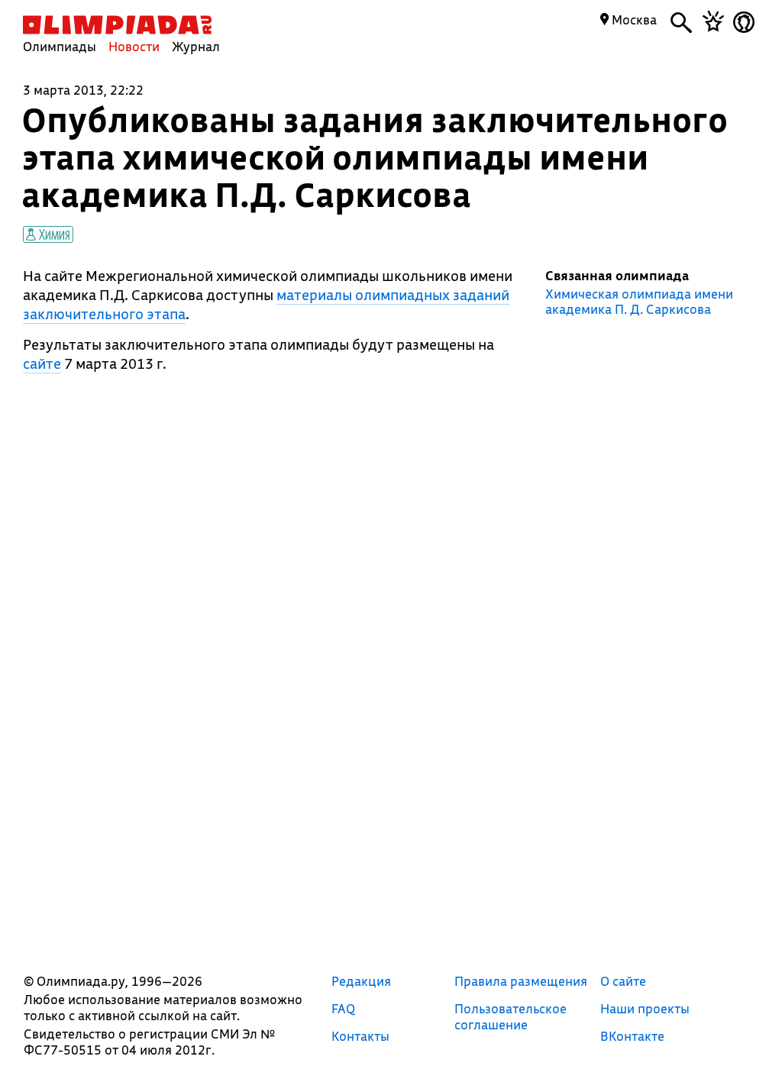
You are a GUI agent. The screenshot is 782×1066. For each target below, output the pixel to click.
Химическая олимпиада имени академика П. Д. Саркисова (639, 301)
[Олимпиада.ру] (117, 24)
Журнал (196, 46)
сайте (42, 363)
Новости (134, 46)
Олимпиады (59, 46)
